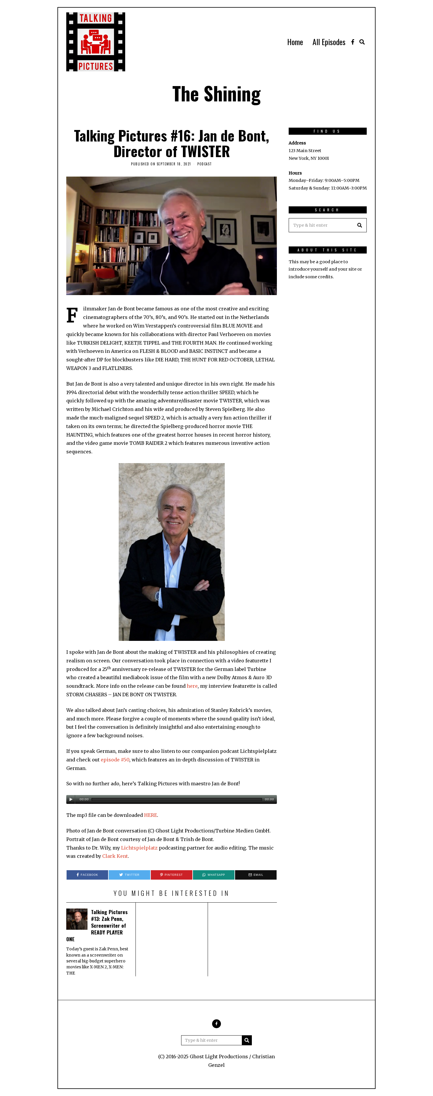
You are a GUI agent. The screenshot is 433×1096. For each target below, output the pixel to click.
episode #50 (115, 760)
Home (295, 41)
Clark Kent (115, 856)
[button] (360, 225)
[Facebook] (353, 41)
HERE (150, 815)
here (192, 686)
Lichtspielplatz (139, 848)
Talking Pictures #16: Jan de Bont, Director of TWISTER (171, 143)
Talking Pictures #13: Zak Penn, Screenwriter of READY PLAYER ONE (97, 925)
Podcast (204, 164)
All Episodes (329, 41)
